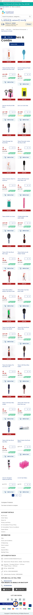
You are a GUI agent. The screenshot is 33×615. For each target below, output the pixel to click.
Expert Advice (4, 529)
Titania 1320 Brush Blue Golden (23, 365)
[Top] (30, 605)
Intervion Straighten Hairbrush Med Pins (7, 478)
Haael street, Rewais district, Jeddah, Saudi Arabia (16, 561)
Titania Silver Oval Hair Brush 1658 (23, 290)
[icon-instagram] (19, 599)
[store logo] (7, 12)
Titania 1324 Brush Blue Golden (8, 403)
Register (16, 20)
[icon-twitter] (12, 599)
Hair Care (8, 29)
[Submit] (30, 16)
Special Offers (4, 549)
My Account (4, 515)
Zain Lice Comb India (23, 105)
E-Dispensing (4, 543)
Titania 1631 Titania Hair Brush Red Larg (23, 403)
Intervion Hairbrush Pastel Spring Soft (24, 68)
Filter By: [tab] (10, 37)
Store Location (5, 545)
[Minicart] (25, 20)
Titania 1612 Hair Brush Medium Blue (23, 328)
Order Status (4, 517)
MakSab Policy (5, 552)
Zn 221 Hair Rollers (22, 477)
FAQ (2, 538)
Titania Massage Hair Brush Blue (7, 142)
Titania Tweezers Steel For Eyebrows (8, 179)
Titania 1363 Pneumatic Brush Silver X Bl (23, 179)
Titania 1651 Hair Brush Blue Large (8, 253)
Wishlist (22, 20)
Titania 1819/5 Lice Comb (8, 216)
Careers (7, 6)
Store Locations (16, 6)
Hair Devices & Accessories (20, 29)
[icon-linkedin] (16, 599)
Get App (2, 6)
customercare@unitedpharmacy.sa (12, 1)
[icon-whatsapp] (23, 599)
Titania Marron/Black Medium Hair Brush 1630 (8, 290)
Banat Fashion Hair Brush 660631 (24, 441)
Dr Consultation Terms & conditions (10, 527)
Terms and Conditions (6, 540)
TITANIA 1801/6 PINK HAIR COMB (23, 217)
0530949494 (8, 585)
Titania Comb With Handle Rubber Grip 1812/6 (8, 328)
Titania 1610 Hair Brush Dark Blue (8, 441)
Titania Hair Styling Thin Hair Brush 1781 (8, 365)
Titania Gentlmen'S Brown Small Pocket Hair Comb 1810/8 (8, 68)
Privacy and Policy (5, 522)
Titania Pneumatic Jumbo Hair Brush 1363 (24, 142)
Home (2, 29)
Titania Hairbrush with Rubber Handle (23, 253)
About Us (3, 520)
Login (13, 20)
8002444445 (8, 581)
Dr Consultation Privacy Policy (8, 524)
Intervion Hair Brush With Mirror (8, 106)
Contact (3, 547)
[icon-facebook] (8, 599)
